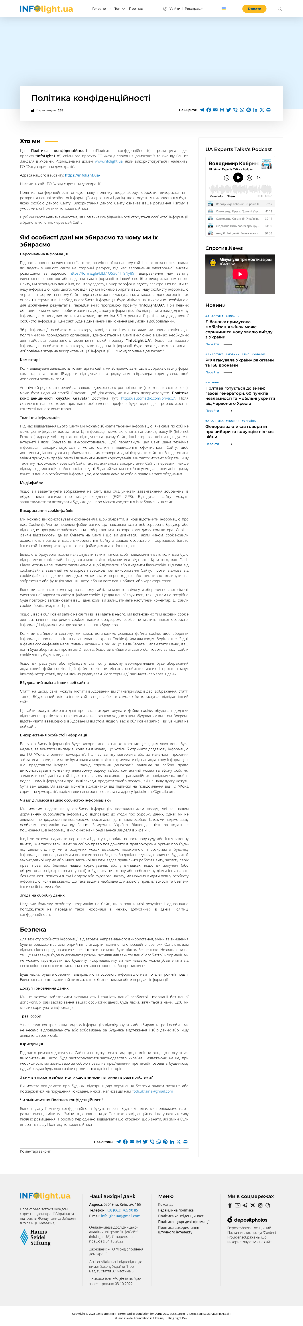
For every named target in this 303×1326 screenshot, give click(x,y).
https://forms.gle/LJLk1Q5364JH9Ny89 (102, 273)
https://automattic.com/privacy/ (148, 398)
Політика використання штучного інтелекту (178, 1230)
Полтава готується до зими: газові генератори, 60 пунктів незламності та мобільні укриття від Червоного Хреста (240, 396)
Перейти (212, 344)
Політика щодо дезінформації (183, 1221)
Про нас (136, 9)
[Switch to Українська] (224, 8)
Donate (254, 9)
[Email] (215, 110)
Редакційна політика (176, 1210)
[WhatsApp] (242, 110)
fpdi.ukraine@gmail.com (152, 1091)
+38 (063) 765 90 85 (122, 1210)
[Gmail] (222, 110)
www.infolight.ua (109, 161)
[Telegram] (202, 110)
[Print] (268, 110)
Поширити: (188, 110)
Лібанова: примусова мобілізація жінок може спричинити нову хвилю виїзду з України (239, 329)
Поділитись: (103, 1142)
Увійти (174, 9)
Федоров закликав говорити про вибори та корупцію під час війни (239, 431)
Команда (165, 1204)
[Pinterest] (248, 110)
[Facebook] (208, 110)
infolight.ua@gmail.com (120, 1215)
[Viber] (235, 110)
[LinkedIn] (255, 110)
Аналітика (215, 316)
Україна (260, 354)
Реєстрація (194, 9)
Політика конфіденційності (181, 1215)
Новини (234, 316)
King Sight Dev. (178, 1318)
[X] (262, 110)
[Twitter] (228, 110)
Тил (246, 354)
